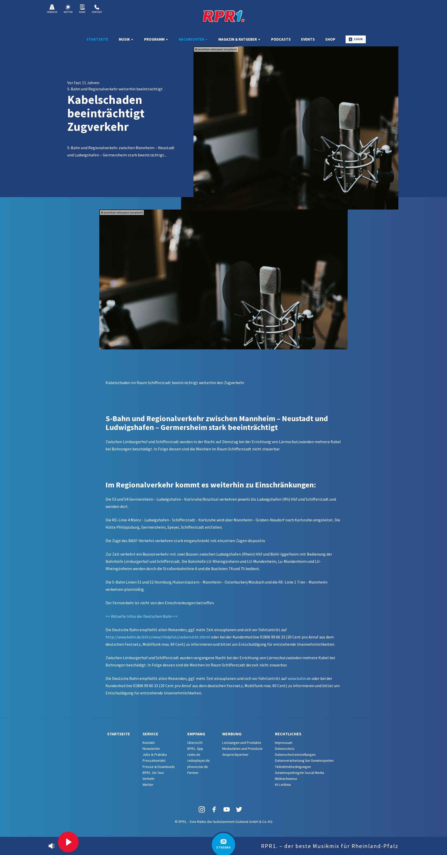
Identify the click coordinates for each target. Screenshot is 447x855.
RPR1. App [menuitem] (195, 748)
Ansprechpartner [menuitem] (235, 754)
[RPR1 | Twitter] (239, 809)
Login (358, 39)
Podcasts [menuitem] (281, 39)
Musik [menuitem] (125, 39)
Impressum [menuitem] (283, 742)
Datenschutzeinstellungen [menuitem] (295, 754)
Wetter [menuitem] (148, 784)
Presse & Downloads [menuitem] (159, 766)
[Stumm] (52, 846)
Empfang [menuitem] (196, 733)
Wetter (68, 12)
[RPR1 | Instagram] (202, 809)
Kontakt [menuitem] (149, 742)
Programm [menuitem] (154, 39)
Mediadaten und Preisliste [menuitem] (242, 748)
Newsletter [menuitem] (151, 748)
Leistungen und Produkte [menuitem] (241, 742)
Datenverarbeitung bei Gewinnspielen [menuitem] (304, 760)
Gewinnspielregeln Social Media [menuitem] (299, 772)
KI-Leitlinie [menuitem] (283, 784)
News (82, 12)
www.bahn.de (299, 678)
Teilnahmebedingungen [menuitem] (293, 766)
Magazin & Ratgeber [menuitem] (238, 39)
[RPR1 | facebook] (214, 809)
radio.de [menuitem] (193, 754)
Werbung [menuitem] (232, 733)
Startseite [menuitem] (97, 39)
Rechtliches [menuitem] (288, 733)
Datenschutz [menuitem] (285, 748)
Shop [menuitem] (330, 39)
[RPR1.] (223, 16)
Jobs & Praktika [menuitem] (155, 754)
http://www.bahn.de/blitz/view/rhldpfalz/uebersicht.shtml (158, 637)
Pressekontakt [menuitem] (154, 760)
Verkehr (52, 12)
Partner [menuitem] (193, 772)
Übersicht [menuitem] (195, 742)
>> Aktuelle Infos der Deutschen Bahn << (142, 616)
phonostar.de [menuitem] (197, 766)
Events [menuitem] (308, 39)
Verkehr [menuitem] (149, 778)
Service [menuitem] (150, 733)
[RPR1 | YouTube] (227, 809)
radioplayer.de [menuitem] (198, 760)
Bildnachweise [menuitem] (286, 778)
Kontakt (97, 12)
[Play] (68, 842)
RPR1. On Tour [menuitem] (153, 772)
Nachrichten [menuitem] (192, 39)
